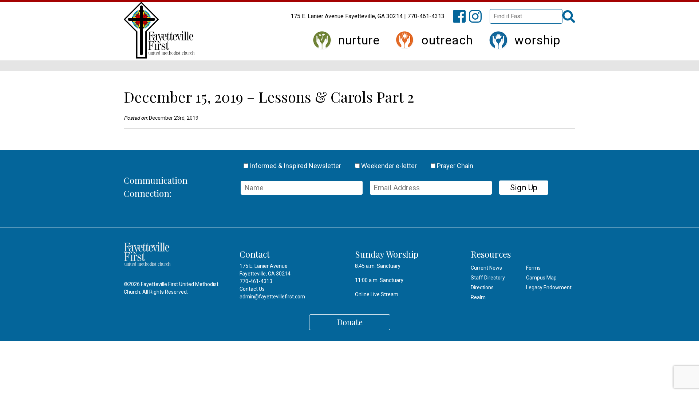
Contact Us (252, 289)
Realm (478, 297)
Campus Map (541, 278)
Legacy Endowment (549, 287)
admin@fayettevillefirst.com (272, 296)
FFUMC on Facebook (462, 20)
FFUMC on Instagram (478, 20)
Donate (350, 322)
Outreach (447, 40)
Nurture (359, 40)
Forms (533, 268)
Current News (486, 268)
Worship (537, 40)
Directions (482, 287)
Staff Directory (488, 278)
